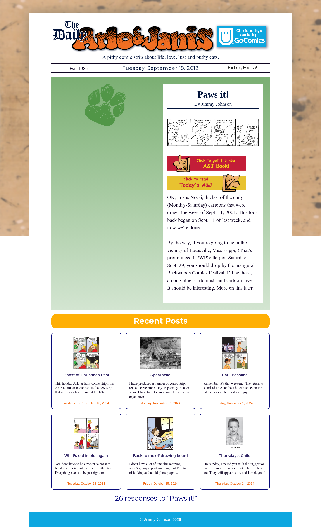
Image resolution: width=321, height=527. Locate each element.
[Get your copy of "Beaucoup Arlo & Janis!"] (206, 170)
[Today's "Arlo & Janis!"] (206, 189)
